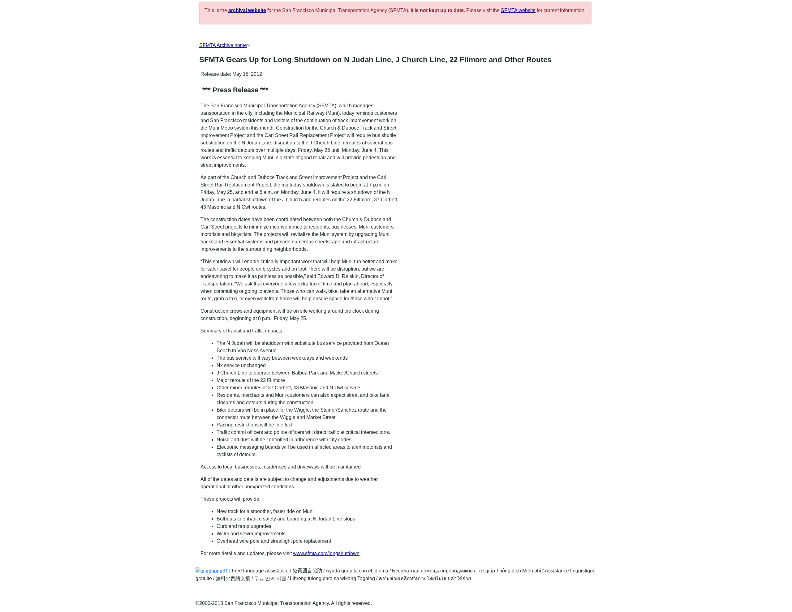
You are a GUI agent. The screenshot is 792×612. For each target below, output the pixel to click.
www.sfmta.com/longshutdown (326, 553)
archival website (247, 10)
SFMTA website (518, 10)
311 (226, 570)
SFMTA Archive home (223, 45)
